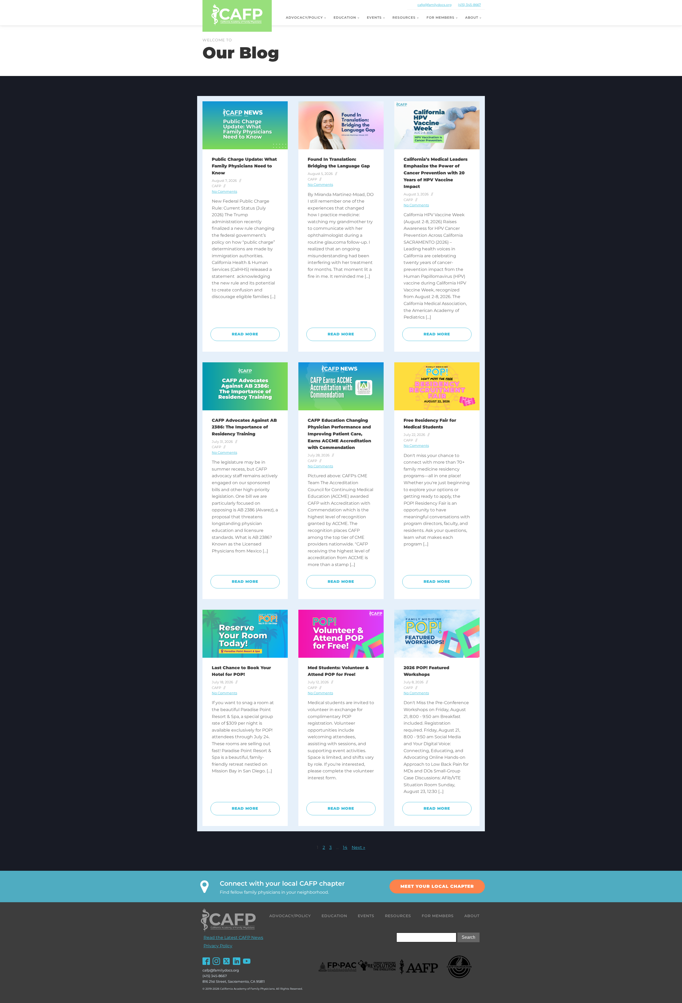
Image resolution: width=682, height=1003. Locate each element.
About (471, 17)
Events (374, 17)
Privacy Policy (218, 945)
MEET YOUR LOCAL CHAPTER (437, 886)
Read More (245, 334)
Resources (404, 17)
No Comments (224, 192)
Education (345, 17)
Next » (358, 847)
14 (345, 847)
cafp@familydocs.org (434, 5)
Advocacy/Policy (304, 17)
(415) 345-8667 (469, 5)
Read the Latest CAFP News (233, 937)
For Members (440, 17)
